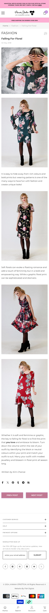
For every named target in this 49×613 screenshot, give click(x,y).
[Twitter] (8, 482)
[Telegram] (23, 482)
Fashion (15, 26)
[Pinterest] (13, 482)
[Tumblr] (18, 482)
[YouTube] (34, 566)
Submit (37, 555)
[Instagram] (12, 566)
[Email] (28, 482)
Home (5, 26)
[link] (18, 608)
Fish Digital (29, 588)
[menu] (3, 13)
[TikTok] (27, 566)
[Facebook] (2, 482)
